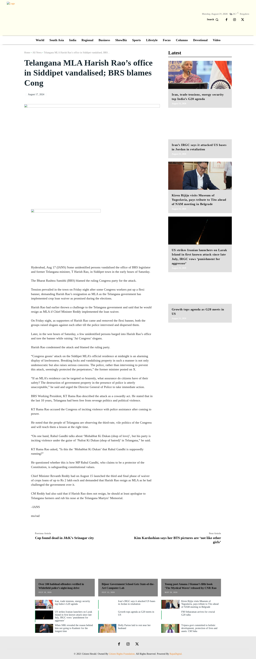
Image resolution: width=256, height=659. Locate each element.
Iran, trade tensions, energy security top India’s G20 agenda (72, 602)
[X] (242, 20)
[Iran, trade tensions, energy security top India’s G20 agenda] (200, 75)
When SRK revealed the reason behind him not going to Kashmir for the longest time (74, 628)
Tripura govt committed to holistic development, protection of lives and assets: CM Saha (199, 628)
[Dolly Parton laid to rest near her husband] (107, 628)
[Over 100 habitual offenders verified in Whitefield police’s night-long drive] (65, 565)
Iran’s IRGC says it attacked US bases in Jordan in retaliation (136, 602)
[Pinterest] (148, 94)
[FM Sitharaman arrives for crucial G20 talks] (170, 615)
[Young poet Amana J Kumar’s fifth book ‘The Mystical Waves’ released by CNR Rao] (191, 565)
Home (27, 52)
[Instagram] (234, 20)
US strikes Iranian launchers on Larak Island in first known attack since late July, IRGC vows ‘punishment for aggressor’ (73, 616)
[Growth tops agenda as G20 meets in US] (200, 290)
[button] (213, 19)
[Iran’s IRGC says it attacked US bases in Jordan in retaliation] (200, 125)
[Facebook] (226, 20)
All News (37, 52)
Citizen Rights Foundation (122, 654)
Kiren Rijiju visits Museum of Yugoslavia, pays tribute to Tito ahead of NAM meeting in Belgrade (199, 200)
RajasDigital (176, 654)
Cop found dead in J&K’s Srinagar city (64, 538)
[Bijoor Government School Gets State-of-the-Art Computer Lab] (128, 565)
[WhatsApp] (156, 94)
